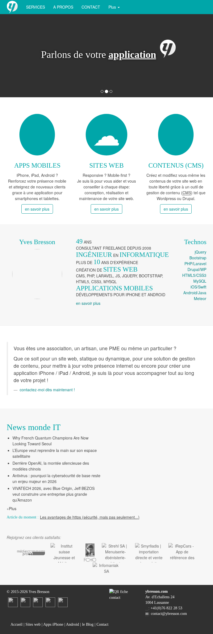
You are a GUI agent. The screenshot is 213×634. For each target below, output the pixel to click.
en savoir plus (37, 209)
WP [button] (203, 269)
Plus (12, 508)
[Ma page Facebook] (38, 602)
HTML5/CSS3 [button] (194, 275)
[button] (22, 55)
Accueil (16, 624)
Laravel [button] (199, 263)
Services (35, 7)
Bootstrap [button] (197, 257)
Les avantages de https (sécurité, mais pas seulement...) (90, 517)
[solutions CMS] (176, 134)
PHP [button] (188, 263)
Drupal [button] (193, 269)
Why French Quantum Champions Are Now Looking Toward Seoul (50, 440)
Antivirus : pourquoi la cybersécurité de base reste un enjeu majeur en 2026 (56, 478)
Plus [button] (112, 7)
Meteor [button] (200, 298)
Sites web (33, 624)
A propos (63, 7)
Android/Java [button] (194, 292)
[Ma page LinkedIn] (13, 602)
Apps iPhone (53, 624)
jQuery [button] (200, 252)
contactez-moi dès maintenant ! (47, 389)
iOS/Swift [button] (198, 287)
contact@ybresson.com (169, 614)
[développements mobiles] (37, 134)
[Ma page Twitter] (25, 602)
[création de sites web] (106, 134)
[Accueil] (12, 7)
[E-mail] (50, 602)
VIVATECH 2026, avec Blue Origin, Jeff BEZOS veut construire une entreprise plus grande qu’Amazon (53, 494)
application (132, 54)
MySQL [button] (199, 281)
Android (72, 624)
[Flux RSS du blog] (63, 602)
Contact (91, 7)
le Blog (87, 624)
